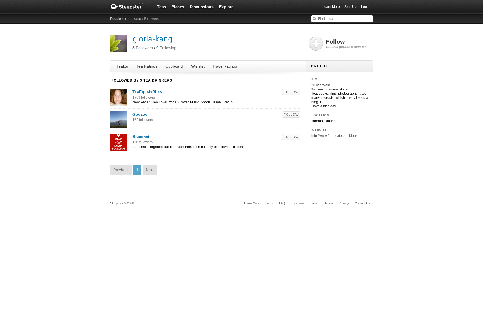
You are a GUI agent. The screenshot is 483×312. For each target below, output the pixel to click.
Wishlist (198, 66)
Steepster (129, 6)
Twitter (314, 203)
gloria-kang (132, 19)
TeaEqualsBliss (147, 92)
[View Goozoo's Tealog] (118, 125)
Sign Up (350, 7)
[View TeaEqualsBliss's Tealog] (118, 103)
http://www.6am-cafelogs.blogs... (335, 136)
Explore (226, 6)
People (115, 19)
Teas (161, 6)
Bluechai (140, 136)
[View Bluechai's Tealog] (118, 148)
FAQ (282, 203)
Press (269, 203)
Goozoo (140, 114)
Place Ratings (225, 66)
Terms (329, 203)
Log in (366, 7)
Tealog (122, 66)
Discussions (202, 6)
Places (178, 6)
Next (150, 169)
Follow (291, 92)
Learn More (331, 7)
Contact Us (362, 203)
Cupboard (174, 66)
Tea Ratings (146, 66)
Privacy (344, 203)
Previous (120, 169)
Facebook (297, 203)
